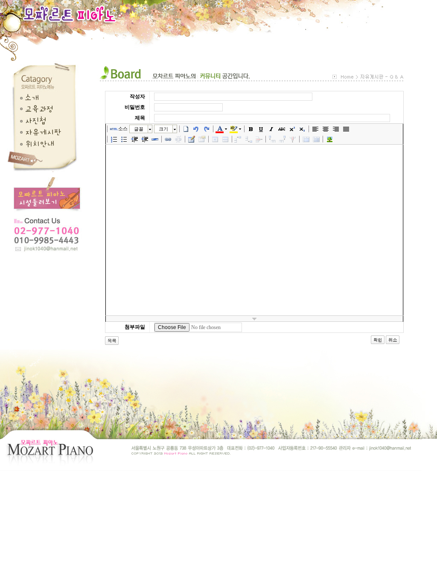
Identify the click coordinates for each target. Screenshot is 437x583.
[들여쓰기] (144, 139)
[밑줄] (261, 129)
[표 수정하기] (202, 139)
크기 (163, 128)
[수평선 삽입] (155, 139)
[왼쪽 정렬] (315, 129)
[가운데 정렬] (325, 129)
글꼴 (138, 128)
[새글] (186, 129)
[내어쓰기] (134, 139)
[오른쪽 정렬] (336, 129)
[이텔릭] (271, 129)
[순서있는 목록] (114, 139)
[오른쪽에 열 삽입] (282, 139)
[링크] (168, 139)
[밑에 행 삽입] (249, 139)
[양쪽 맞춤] (346, 129)
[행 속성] (225, 139)
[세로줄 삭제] (292, 139)
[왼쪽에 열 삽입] (272, 139)
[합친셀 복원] (316, 139)
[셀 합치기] (306, 139)
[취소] (196, 129)
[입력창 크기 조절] (254, 319)
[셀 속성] (215, 139)
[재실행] (206, 129)
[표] (191, 139)
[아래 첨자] (302, 129)
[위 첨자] (292, 129)
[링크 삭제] (178, 139)
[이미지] (329, 139)
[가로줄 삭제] (259, 139)
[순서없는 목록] (124, 139)
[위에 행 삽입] (238, 139)
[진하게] (251, 129)
